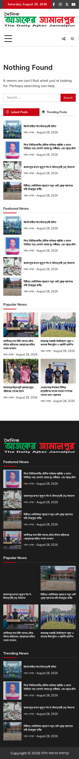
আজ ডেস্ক (29, 132)
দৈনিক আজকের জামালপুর (55, 753)
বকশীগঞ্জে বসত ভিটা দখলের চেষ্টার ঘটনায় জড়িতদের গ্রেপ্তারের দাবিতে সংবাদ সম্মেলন (19, 344)
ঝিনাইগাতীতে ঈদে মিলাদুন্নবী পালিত (40, 126)
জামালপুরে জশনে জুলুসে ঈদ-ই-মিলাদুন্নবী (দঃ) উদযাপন (49, 167)
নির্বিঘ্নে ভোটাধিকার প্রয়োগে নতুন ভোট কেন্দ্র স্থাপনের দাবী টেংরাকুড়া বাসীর (58, 596)
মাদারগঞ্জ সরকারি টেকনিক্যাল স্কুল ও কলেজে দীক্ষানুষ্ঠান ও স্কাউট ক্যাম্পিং (57, 342)
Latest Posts (19, 112)
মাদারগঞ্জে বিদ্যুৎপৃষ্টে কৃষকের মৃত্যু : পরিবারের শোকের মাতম (19, 389)
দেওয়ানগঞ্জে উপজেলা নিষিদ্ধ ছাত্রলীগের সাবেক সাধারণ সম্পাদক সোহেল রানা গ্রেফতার (56, 391)
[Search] (72, 39)
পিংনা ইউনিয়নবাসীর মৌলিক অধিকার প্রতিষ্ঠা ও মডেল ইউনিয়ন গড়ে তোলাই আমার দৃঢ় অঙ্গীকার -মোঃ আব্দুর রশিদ (49, 146)
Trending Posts (57, 112)
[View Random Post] (63, 39)
